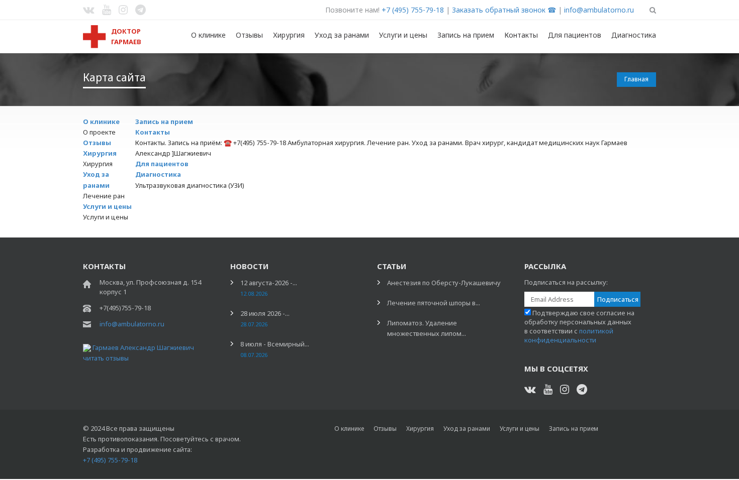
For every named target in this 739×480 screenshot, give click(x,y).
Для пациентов (574, 35)
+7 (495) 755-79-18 (413, 10)
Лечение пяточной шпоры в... (433, 302)
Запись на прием (465, 35)
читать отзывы (106, 358)
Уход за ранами (342, 35)
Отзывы (249, 35)
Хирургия (289, 35)
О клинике (208, 35)
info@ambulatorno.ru (599, 10)
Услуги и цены (403, 35)
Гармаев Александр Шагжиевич (143, 347)
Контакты (521, 35)
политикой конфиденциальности (568, 335)
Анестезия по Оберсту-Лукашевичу (444, 282)
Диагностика (633, 35)
